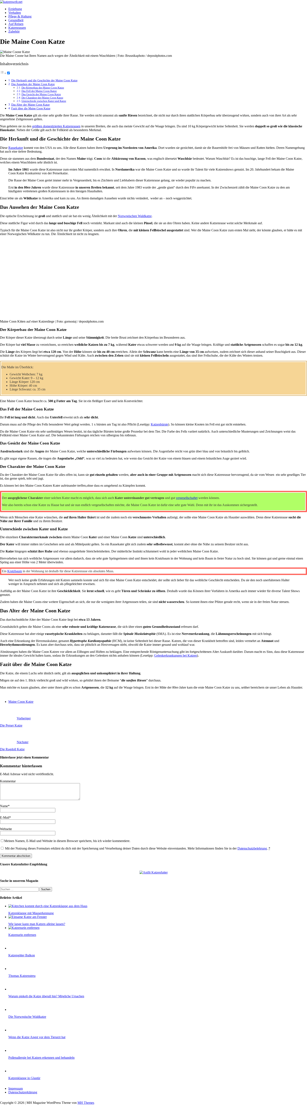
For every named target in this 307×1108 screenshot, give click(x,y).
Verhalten (14, 12)
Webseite (6, 829)
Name (4, 806)
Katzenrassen (17, 27)
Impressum (15, 1088)
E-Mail (4, 817)
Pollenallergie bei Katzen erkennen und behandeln (41, 1057)
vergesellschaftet (187, 498)
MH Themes (85, 1102)
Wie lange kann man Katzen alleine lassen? (36, 924)
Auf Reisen (15, 24)
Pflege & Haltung (20, 16)
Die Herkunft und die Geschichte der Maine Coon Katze (44, 80)
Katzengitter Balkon (21, 955)
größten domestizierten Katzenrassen (56, 126)
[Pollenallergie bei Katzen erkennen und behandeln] (16, 1050)
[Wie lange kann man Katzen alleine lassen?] (27, 917)
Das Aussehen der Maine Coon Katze (33, 84)
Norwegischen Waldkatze (135, 216)
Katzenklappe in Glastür (24, 1078)
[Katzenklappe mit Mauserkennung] (47, 906)
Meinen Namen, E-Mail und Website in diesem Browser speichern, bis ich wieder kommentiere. (67, 841)
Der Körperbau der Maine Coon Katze (43, 87)
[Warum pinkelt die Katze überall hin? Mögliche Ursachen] (16, 989)
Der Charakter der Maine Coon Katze (42, 97)
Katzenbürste (159, 424)
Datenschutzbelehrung (252, 848)
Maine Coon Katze (20, 701)
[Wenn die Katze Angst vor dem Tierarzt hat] (16, 1030)
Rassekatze (15, 147)
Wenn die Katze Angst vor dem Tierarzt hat (36, 1037)
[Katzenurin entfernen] (23, 927)
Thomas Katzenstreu (22, 976)
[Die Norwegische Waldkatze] (16, 1009)
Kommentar (8, 781)
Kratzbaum (14, 571)
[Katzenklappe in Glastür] (16, 1071)
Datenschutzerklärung (22, 1092)
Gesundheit (15, 20)
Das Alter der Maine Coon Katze (30, 104)
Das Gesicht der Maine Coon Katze (41, 94)
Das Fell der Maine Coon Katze (39, 90)
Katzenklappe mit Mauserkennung (31, 913)
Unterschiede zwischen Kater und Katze (44, 101)
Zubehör (14, 31)
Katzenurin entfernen (22, 935)
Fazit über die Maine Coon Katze (30, 108)
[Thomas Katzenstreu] (16, 968)
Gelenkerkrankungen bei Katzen (175, 655)
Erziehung (15, 9)
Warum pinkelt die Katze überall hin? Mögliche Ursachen (46, 996)
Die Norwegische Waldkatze (27, 1016)
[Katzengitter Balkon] (16, 948)
